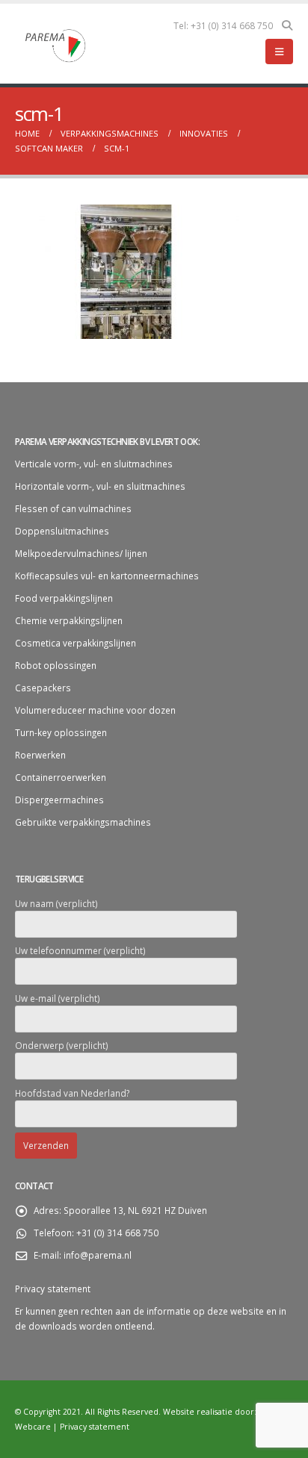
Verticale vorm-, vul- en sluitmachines (94, 464)
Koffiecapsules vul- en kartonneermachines (107, 576)
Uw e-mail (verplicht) (57, 998)
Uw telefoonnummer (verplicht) (80, 950)
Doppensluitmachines (62, 531)
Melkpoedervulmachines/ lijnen (81, 553)
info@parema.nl (98, 1255)
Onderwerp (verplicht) (61, 1045)
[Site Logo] (56, 44)
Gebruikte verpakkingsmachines (83, 822)
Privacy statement (52, 1289)
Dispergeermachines (59, 800)
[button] (286, 25)
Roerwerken (40, 755)
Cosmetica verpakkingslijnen (75, 643)
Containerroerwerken (60, 777)
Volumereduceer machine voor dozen (95, 710)
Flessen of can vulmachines (73, 508)
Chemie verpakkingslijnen (69, 620)
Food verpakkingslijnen (64, 598)
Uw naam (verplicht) (56, 903)
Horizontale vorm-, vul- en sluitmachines (100, 486)
